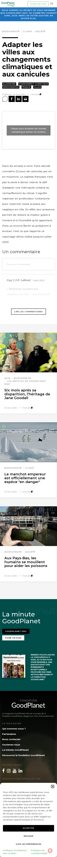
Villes (37, 87)
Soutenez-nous (11, 744)
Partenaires (9, 734)
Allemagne (9, 84)
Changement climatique (33, 84)
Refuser (28, 836)
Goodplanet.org (16, 631)
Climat (27, 31)
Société (40, 31)
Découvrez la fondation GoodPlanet (23, 755)
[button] (52, 786)
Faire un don (38, 4)
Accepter (28, 828)
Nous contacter (11, 739)
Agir (7, 378)
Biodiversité (11, 31)
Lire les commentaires (28, 311)
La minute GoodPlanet (15, 749)
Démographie (11, 87)
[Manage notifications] (50, 850)
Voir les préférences (28, 844)
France (26, 87)
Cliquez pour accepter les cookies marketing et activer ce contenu (28, 130)
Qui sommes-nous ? (14, 728)
